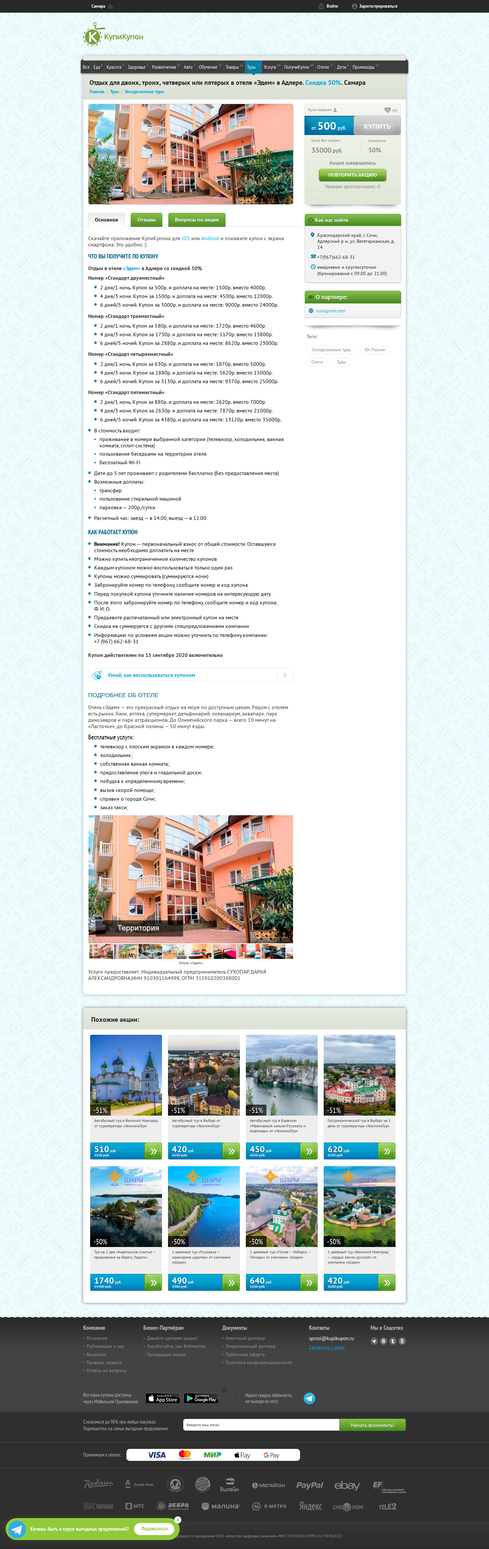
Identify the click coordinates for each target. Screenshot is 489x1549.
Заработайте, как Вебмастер (176, 1346)
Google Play (201, 1398)
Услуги (272, 66)
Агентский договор (245, 1338)
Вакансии (96, 1354)
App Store (162, 1398)
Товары (234, 66)
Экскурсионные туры (331, 349)
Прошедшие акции (166, 1354)
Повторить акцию (352, 174)
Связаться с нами (327, 1347)
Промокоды (366, 66)
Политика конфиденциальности (259, 1362)
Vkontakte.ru (383, 1341)
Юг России (375, 349)
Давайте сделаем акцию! (172, 1338)
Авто (189, 66)
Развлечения (166, 66)
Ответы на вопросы (106, 1370)
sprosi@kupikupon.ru (331, 1338)
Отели (325, 66)
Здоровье (138, 66)
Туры (253, 66)
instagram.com (330, 311)
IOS (186, 238)
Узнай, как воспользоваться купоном (151, 675)
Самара (98, 6)
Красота (115, 66)
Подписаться (154, 1529)
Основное (106, 219)
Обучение (210, 66)
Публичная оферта (245, 1354)
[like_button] (388, 110)
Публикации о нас (105, 1346)
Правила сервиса (104, 1362)
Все (86, 67)
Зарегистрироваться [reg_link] (378, 6)
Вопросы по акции (197, 219)
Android (211, 238)
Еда (98, 66)
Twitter (393, 1341)
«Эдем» (131, 268)
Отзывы (146, 219)
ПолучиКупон (299, 66)
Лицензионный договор (251, 1346)
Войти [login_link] (332, 6)
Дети (343, 66)
